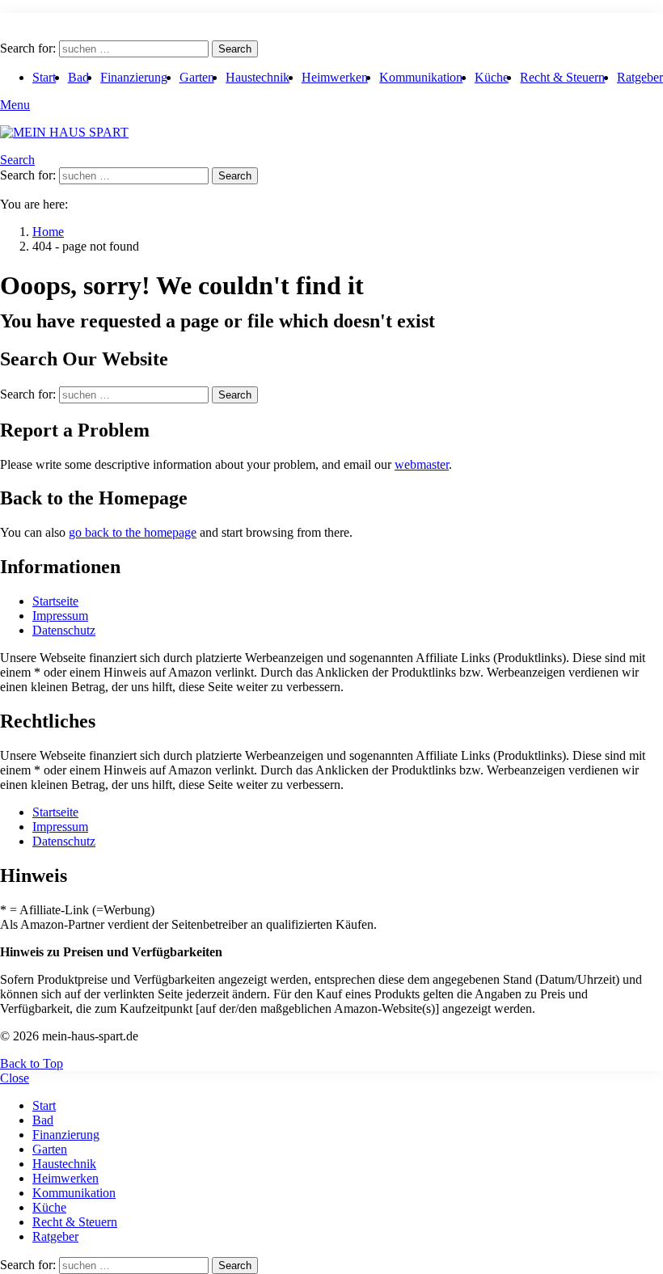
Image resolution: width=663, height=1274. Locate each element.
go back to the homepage (132, 532)
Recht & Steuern (562, 77)
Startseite (55, 601)
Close (14, 1078)
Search (234, 49)
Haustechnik (257, 77)
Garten (196, 77)
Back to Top (31, 1063)
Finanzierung (133, 77)
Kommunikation (420, 77)
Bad (78, 77)
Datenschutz (63, 630)
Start (44, 77)
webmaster (422, 464)
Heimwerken (335, 77)
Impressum (60, 615)
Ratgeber (640, 77)
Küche (492, 77)
